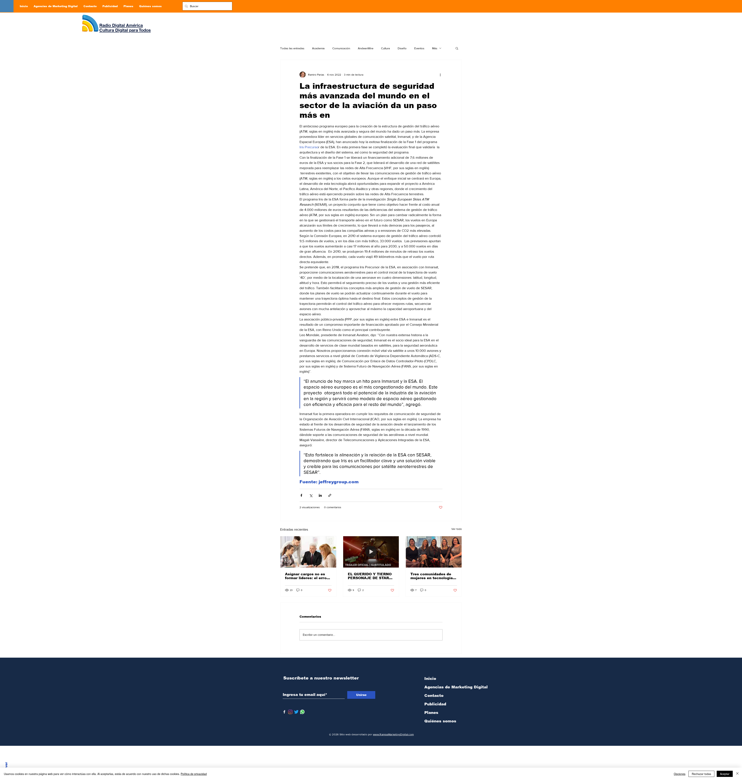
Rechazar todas (701, 774)
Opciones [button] (679, 774)
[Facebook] (284, 712)
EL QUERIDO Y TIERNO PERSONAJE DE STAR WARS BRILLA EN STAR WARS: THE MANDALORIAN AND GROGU (370, 576)
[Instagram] (290, 712)
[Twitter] (296, 712)
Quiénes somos (440, 721)
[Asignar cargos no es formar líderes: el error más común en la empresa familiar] (308, 552)
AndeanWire (365, 48)
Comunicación (341, 48)
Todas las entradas (292, 48)
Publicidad (435, 704)
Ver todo (456, 528)
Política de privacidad (194, 774)
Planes (431, 712)
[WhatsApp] (302, 712)
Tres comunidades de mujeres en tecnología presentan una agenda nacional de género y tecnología (431, 576)
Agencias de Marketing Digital (444, 687)
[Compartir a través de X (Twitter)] (311, 495)
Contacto (433, 695)
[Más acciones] (440, 74)
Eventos (419, 48)
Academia (318, 48)
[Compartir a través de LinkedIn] (320, 495)
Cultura (385, 48)
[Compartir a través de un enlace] (330, 495)
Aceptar (724, 774)
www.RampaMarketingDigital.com (393, 734)
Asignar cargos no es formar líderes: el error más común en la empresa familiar (306, 576)
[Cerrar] (737, 774)
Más (434, 48)
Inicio (430, 678)
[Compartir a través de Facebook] (301, 495)
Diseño (402, 48)
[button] (457, 48)
